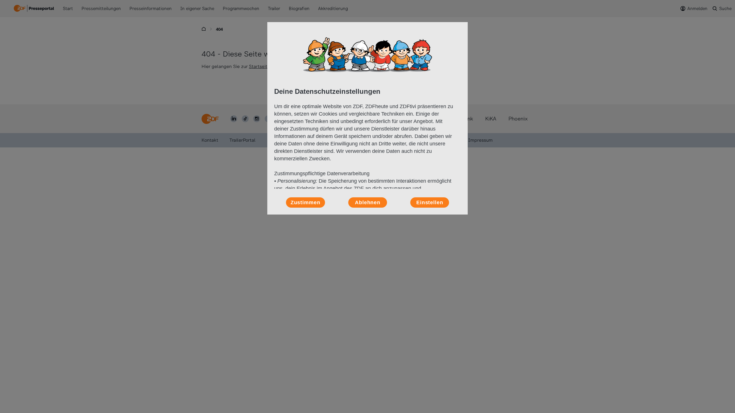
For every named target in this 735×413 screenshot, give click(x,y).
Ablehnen (367, 202)
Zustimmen (305, 202)
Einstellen (429, 202)
